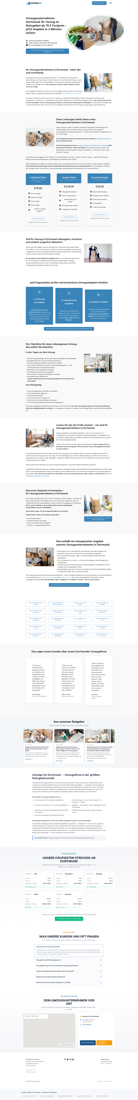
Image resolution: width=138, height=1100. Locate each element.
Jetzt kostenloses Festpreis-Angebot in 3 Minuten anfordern (47, 51)
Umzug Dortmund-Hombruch (84, 1096)
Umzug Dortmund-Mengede (65, 1096)
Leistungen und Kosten (103, 138)
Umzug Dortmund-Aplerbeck (46, 1096)
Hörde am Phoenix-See (48, 577)
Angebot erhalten (38, 218)
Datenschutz (108, 1081)
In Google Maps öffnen (66, 1044)
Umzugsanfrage (99, 3)
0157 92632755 (86, 1024)
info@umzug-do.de (31, 1072)
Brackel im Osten (66, 577)
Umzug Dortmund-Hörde (28, 1096)
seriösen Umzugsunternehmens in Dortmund (92, 145)
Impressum (100, 1081)
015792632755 (30, 1070)
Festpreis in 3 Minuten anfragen (69, 918)
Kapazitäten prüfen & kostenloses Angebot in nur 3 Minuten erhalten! (69, 328)
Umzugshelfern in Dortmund (71, 93)
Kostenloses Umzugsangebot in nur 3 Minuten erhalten (98, 518)
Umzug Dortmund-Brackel (102, 1096)
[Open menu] (110, 3)
